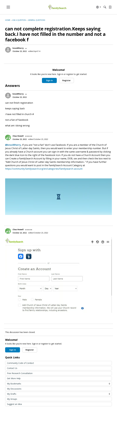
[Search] (104, 7)
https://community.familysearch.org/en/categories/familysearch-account (43, 168)
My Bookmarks (58, 383)
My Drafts (58, 393)
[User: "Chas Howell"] (8, 137)
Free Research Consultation (20, 373)
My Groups (12, 399)
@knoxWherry (13, 144)
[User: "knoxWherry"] (8, 50)
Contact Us (12, 368)
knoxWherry (18, 48)
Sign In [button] (49, 80)
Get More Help (14, 378)
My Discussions (14, 388)
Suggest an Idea (14, 404)
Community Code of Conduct (20, 363)
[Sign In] (110, 7)
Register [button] (66, 80)
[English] (57, 7)
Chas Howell (18, 136)
